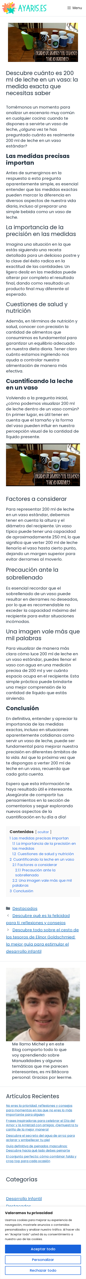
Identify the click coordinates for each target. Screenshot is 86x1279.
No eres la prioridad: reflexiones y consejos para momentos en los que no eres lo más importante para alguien (39, 1110)
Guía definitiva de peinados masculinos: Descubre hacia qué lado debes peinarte (38, 1148)
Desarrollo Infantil (24, 1198)
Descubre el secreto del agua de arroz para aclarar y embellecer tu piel (40, 1137)
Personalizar (43, 1259)
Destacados (24, 908)
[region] (43, 1242)
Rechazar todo (43, 1270)
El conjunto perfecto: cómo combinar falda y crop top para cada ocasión (41, 1158)
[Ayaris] (24, 8)
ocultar (43, 832)
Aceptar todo (43, 1248)
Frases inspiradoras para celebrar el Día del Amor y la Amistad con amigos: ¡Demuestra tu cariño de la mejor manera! (42, 1125)
